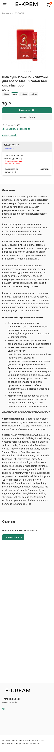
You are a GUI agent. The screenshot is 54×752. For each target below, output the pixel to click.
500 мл (34, 94)
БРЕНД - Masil (9, 135)
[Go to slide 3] (28, 71)
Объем (5, 90)
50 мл (6, 94)
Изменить (9, 148)
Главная (6, 13)
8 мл (15, 94)
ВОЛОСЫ (19, 13)
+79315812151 (11, 699)
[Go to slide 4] (30, 71)
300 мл (23, 94)
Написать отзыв (13, 537)
